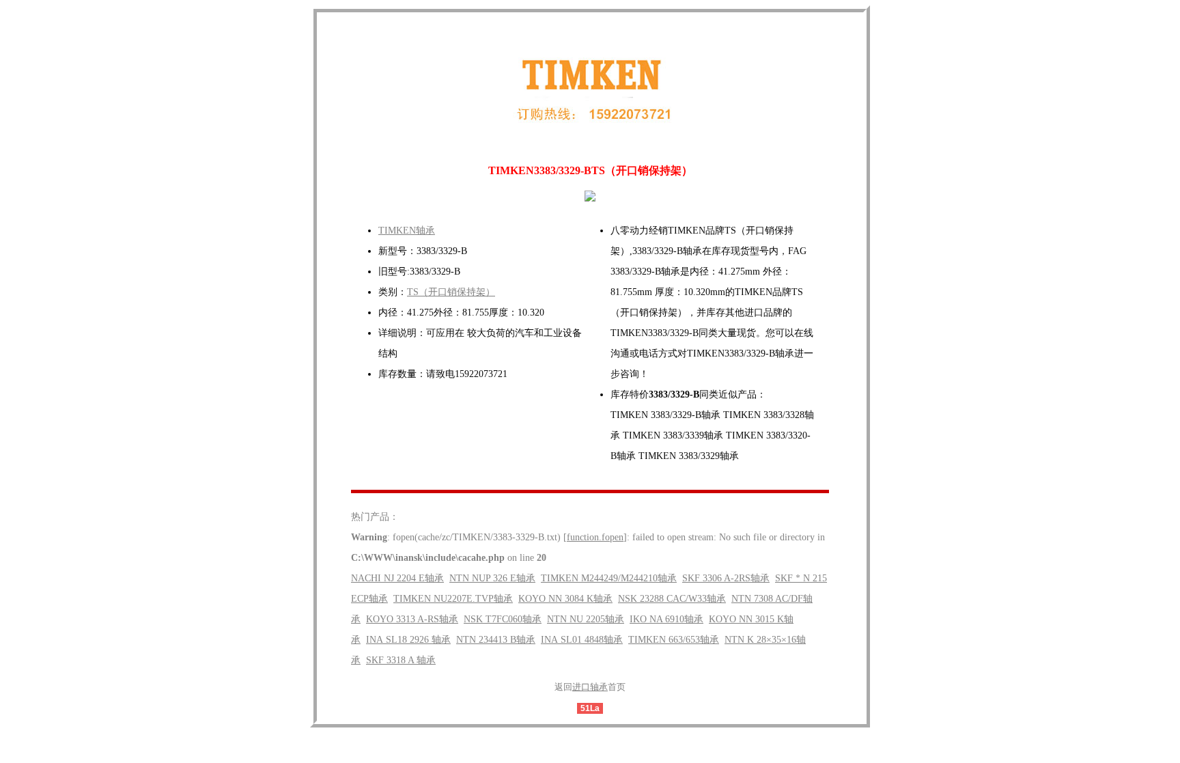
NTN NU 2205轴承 (585, 619)
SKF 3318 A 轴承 (401, 660)
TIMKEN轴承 (406, 230)
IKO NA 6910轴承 (666, 619)
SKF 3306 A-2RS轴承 (726, 578)
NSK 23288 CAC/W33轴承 (672, 599)
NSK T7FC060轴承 (503, 619)
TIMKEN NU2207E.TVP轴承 (453, 599)
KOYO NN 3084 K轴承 (565, 599)
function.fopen (595, 537)
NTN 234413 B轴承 (495, 640)
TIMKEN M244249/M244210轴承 (609, 578)
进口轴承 (590, 687)
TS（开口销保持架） (451, 292)
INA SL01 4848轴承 (582, 640)
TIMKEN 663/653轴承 (673, 640)
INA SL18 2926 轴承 (408, 640)
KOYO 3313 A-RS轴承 (412, 619)
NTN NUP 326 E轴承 (492, 578)
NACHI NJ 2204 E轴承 (397, 578)
